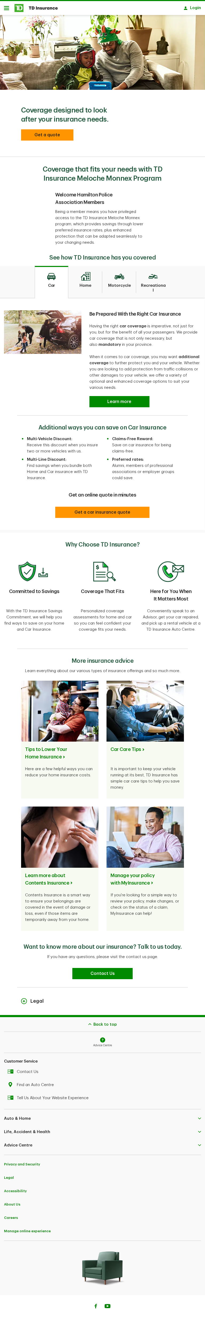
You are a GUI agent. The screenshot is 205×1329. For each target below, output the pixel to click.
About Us (12, 1204)
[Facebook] (95, 1307)
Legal (9, 1177)
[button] (47, 135)
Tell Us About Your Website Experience (53, 1098)
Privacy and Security (22, 1164)
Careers (11, 1217)
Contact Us (27, 1072)
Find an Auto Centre (35, 1085)
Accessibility (15, 1191)
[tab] (51, 282)
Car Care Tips (126, 749)
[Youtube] (108, 1307)
